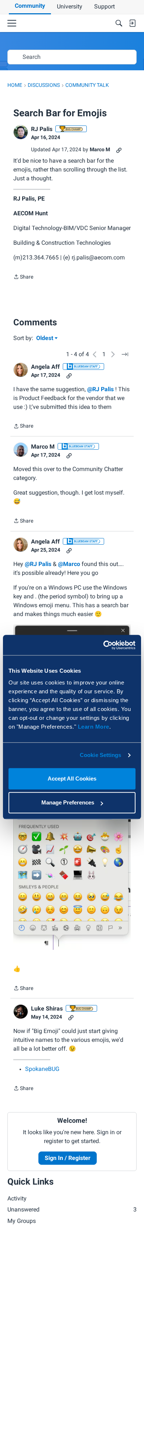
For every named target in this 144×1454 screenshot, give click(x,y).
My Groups (21, 1220)
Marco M (100, 149)
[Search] (119, 23)
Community (30, 5)
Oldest (45, 339)
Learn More (93, 727)
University (69, 6)
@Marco (69, 563)
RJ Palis (41, 128)
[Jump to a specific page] (125, 354)
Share (23, 277)
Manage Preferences (67, 802)
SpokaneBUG (42, 1068)
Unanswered (72, 1209)
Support (104, 6)
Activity (17, 1198)
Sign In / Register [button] (67, 1157)
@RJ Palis (100, 389)
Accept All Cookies (72, 778)
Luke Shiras (47, 1008)
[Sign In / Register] (132, 23)
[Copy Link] (118, 149)
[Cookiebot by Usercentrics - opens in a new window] (104, 645)
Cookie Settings (100, 755)
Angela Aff (45, 366)
